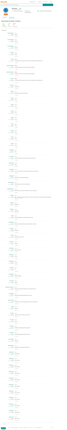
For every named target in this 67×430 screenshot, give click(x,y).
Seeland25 (11, 175)
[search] (48, 5)
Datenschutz (25, 427)
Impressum (21, 427)
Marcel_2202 (11, 300)
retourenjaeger (10, 33)
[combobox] (22, 5)
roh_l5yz (12, 313)
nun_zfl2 (12, 319)
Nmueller (12, 228)
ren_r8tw (12, 52)
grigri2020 (11, 150)
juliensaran (11, 352)
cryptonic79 (11, 162)
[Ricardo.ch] (4, 2)
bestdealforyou (10, 188)
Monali (12, 91)
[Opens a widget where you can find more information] (3, 428)
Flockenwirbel (11, 345)
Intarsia (12, 78)
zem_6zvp (11, 280)
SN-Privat (12, 326)
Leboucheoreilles (10, 65)
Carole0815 (11, 274)
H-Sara (12, 98)
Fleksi (12, 215)
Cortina (12, 235)
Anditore (12, 202)
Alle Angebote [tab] (4, 17)
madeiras (12, 267)
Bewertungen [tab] (11, 17)
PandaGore (11, 254)
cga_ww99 (11, 156)
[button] (33, 2)
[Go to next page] (11, 424)
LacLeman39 (11, 339)
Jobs (34, 427)
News (31, 427)
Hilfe (29, 427)
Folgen (6, 14)
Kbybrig (12, 195)
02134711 (12, 241)
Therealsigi (11, 169)
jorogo (12, 59)
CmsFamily (11, 248)
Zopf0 (12, 306)
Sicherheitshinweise (39, 427)
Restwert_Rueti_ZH (10, 287)
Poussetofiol (11, 182)
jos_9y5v (12, 85)
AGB (8, 427)
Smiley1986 (11, 222)
